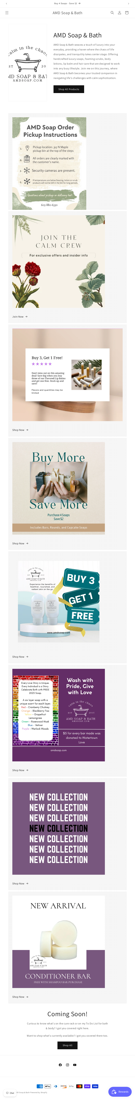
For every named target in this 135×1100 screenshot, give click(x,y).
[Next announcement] (128, 3)
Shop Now (18, 430)
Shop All (67, 1045)
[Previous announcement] (6, 3)
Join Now (18, 316)
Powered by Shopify (38, 1092)
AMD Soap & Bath (22, 1092)
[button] (7, 12)
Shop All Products (68, 89)
